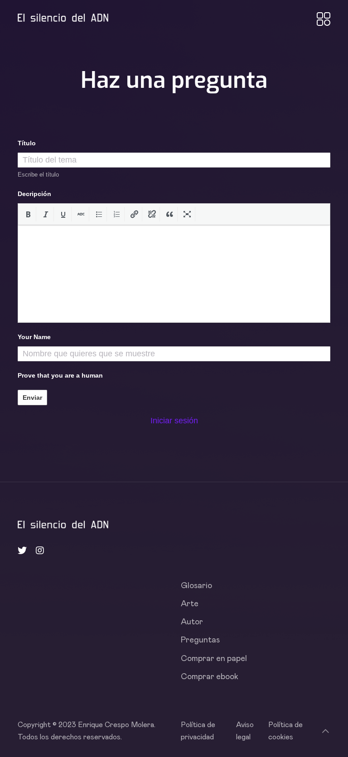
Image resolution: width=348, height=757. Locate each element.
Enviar (32, 397)
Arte (189, 604)
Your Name (34, 336)
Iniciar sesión (174, 420)
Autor (192, 622)
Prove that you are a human (60, 375)
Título (27, 143)
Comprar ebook (209, 677)
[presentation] (28, 214)
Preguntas (200, 640)
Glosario (196, 586)
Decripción (34, 193)
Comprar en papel (214, 659)
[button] (28, 214)
